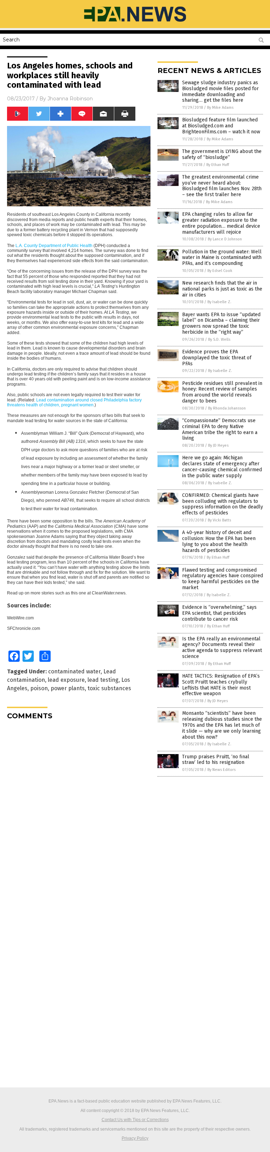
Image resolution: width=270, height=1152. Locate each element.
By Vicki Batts (219, 520)
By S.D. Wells (219, 339)
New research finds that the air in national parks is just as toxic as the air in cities (222, 289)
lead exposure (66, 680)
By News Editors (221, 769)
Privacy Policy (135, 1138)
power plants (68, 688)
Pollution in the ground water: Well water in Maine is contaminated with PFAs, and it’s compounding (222, 258)
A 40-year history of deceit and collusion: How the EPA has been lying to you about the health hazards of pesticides (219, 541)
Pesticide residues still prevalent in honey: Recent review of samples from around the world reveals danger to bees (222, 392)
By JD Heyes (218, 445)
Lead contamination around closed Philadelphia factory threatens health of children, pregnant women (74, 402)
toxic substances (109, 688)
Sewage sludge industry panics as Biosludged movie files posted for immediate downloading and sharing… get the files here (220, 91)
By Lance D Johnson (225, 239)
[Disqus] (78, 813)
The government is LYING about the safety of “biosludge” (222, 154)
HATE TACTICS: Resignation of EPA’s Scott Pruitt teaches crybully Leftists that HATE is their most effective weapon (221, 685)
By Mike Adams (220, 107)
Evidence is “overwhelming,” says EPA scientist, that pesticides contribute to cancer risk (219, 613)
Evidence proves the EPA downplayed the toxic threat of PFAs (216, 358)
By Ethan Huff (217, 164)
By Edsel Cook (219, 270)
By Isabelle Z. (219, 302)
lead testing (103, 680)
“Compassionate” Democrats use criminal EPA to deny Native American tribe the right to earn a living (219, 429)
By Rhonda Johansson (227, 408)
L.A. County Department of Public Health (53, 245)
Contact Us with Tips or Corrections (135, 1119)
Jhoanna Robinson (70, 98)
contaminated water (74, 671)
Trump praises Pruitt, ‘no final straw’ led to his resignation (215, 760)
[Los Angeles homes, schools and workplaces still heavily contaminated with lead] (135, 23)
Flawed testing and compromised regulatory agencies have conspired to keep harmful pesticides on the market (222, 579)
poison (39, 688)
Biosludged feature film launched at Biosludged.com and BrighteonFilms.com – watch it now (221, 126)
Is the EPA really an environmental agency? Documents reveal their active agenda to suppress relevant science (222, 647)
